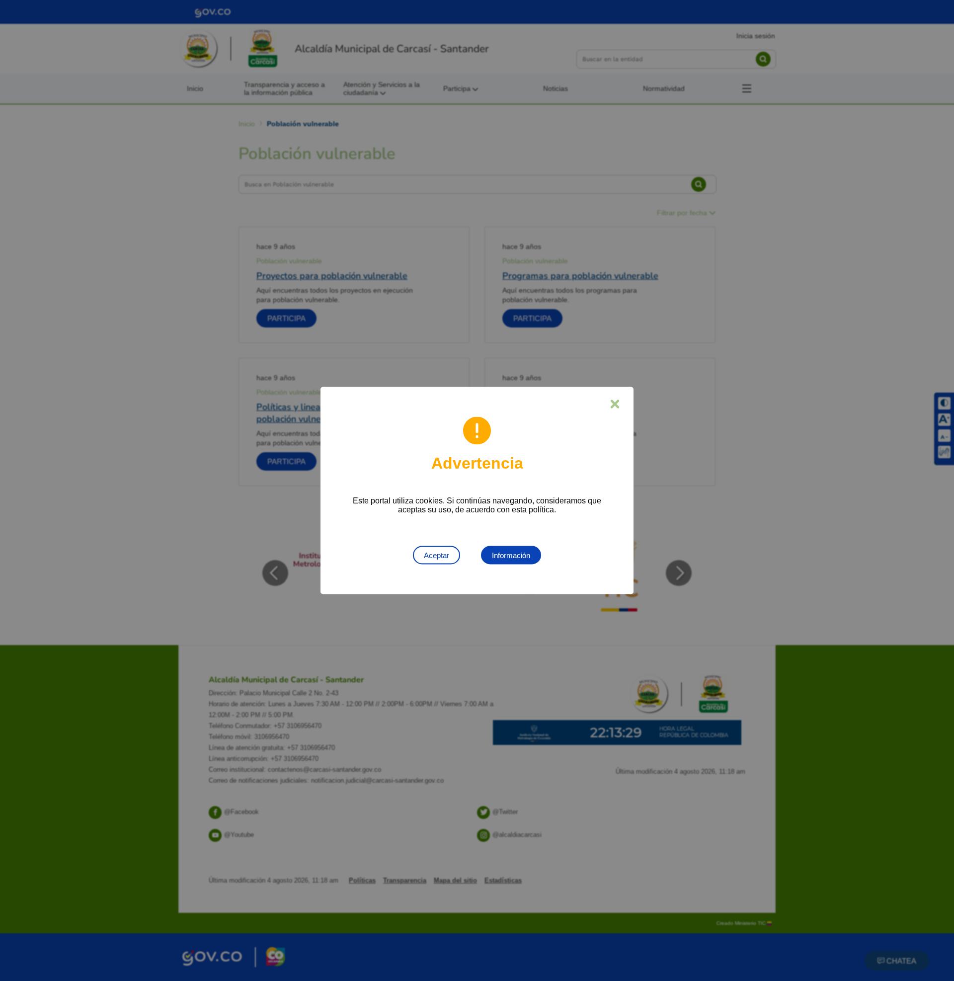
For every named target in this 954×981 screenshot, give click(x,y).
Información (511, 555)
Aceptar (436, 555)
